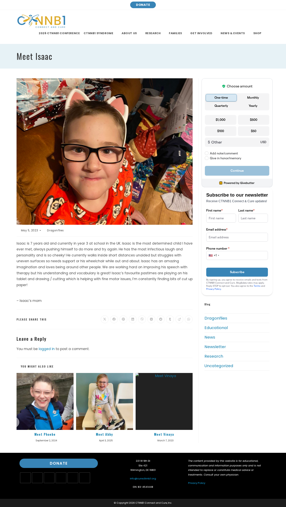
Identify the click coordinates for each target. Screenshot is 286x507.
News (209, 337)
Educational (216, 327)
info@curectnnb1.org (143, 478)
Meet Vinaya (164, 434)
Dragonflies (55, 230)
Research (213, 356)
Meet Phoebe (45, 434)
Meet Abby (104, 434)
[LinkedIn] (61, 477)
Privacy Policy (196, 483)
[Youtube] (73, 477)
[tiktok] (84, 477)
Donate (143, 5)
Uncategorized (218, 365)
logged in (47, 349)
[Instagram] (49, 477)
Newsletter (215, 346)
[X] (25, 477)
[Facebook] (37, 477)
